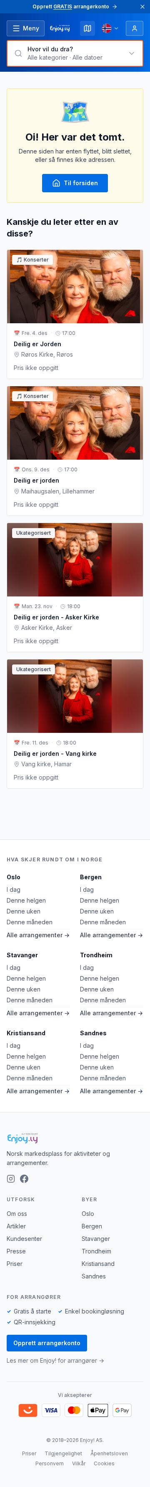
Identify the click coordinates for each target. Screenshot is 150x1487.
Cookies (104, 1463)
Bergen (91, 877)
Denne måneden (29, 922)
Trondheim (96, 955)
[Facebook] (24, 1179)
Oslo (13, 877)
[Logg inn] (134, 28)
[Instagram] (11, 1179)
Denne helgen (26, 900)
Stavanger (22, 955)
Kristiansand (26, 1033)
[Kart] (87, 28)
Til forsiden (81, 182)
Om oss (17, 1213)
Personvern (49, 1463)
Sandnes (93, 1033)
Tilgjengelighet (63, 1453)
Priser (14, 1263)
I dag (13, 889)
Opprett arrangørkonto (46, 1342)
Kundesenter (24, 1238)
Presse (16, 1251)
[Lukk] (142, 7)
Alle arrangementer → (38, 934)
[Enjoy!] (75, 1138)
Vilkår (78, 1463)
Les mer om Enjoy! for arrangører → (55, 1360)
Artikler (16, 1226)
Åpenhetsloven (109, 1453)
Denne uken (23, 911)
